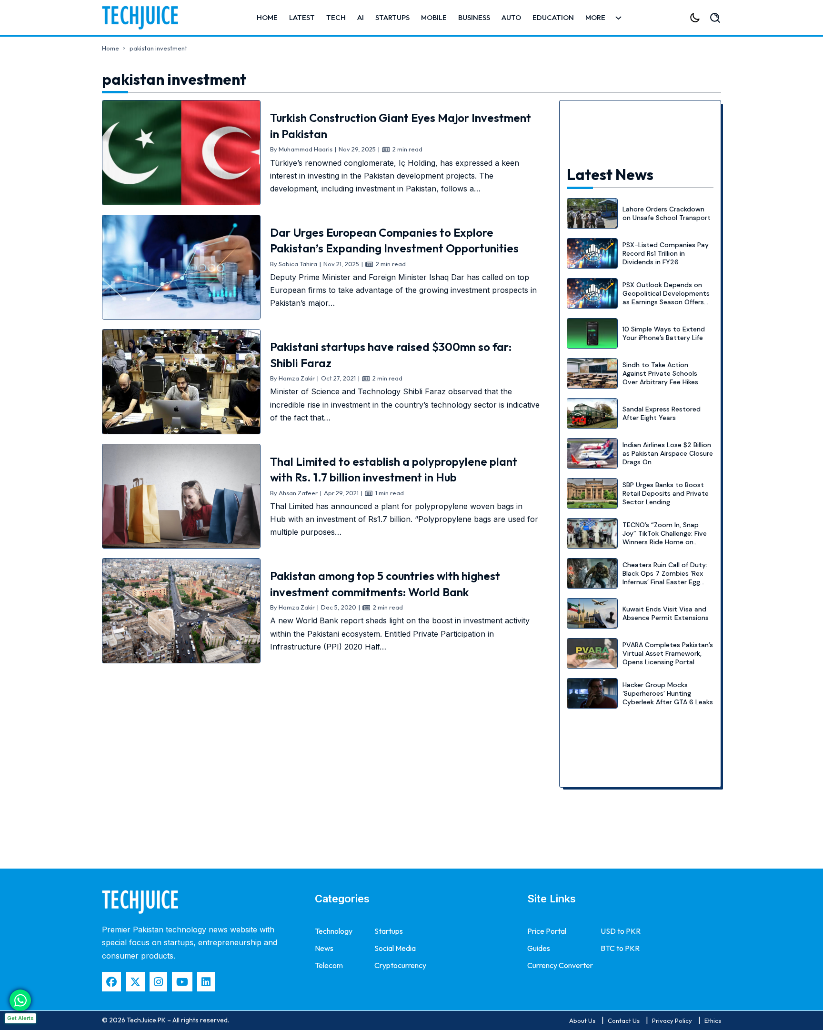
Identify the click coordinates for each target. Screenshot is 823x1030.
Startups (392, 17)
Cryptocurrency (400, 965)
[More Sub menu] (618, 17)
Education (553, 17)
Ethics (712, 1020)
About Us (582, 1020)
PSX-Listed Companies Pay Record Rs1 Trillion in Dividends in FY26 (665, 253)
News (324, 948)
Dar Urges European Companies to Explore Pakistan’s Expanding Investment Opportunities (394, 240)
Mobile (434, 17)
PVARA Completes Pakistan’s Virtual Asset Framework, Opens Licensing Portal (667, 653)
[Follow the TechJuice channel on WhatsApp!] (20, 1000)
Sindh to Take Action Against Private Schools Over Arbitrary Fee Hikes (660, 373)
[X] (135, 981)
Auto (511, 17)
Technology (333, 931)
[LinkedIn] (206, 981)
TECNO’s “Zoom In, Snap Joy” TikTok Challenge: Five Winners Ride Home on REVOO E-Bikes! (664, 537)
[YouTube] (182, 981)
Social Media (395, 948)
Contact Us (624, 1020)
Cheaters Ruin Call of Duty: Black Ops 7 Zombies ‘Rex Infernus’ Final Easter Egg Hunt (664, 577)
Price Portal (546, 931)
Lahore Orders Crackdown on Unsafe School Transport (666, 213)
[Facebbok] (111, 981)
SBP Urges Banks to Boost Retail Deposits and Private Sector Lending (665, 493)
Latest (302, 17)
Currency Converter (560, 965)
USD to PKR (621, 931)
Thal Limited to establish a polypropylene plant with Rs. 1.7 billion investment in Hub (393, 469)
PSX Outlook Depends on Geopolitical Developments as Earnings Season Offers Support (666, 297)
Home (267, 17)
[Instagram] (158, 981)
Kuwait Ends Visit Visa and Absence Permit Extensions (665, 613)
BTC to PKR (620, 948)
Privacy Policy (672, 1020)
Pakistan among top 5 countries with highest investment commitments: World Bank (385, 584)
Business (474, 17)
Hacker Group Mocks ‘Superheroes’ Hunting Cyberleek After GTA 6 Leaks (667, 693)
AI (360, 17)
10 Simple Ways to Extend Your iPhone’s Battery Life (663, 333)
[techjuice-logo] (145, 18)
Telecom (329, 965)
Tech (336, 17)
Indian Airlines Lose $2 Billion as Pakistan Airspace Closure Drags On (667, 453)
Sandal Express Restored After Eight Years (661, 413)
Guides (538, 948)
